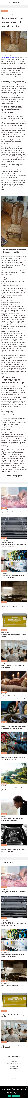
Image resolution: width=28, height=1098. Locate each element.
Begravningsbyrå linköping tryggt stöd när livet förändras (13, 850)
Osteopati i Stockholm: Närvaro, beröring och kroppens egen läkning (13, 697)
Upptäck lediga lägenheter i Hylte (12, 606)
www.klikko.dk (15, 1071)
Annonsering (14, 1083)
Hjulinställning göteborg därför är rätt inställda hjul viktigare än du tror (13, 728)
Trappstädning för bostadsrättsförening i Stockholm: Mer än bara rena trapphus (13, 545)
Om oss (14, 1085)
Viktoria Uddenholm (18, 14)
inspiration (5, 11)
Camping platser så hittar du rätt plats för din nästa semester (12, 789)
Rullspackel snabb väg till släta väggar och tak (13, 636)
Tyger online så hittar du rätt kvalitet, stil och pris (13, 513)
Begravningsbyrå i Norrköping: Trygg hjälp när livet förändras (13, 820)
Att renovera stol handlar (9, 58)
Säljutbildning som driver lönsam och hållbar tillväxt (13, 666)
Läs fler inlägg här (14, 475)
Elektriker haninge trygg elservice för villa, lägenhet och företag (13, 758)
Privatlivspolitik (16, 1095)
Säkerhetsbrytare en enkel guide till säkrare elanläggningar (12, 576)
